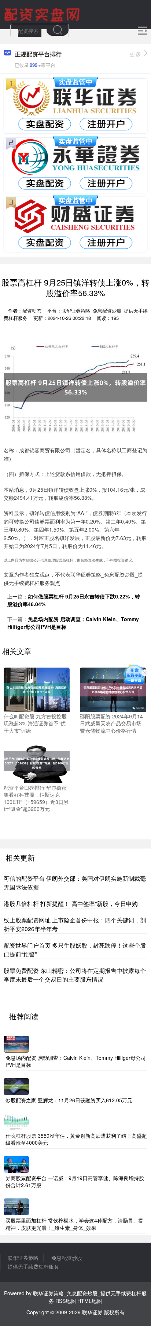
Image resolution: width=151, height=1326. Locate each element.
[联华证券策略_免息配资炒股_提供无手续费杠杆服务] (43, 14)
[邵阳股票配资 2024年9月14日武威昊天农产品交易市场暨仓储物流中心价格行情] (113, 688)
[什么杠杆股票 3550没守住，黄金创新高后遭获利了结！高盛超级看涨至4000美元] (16, 1121)
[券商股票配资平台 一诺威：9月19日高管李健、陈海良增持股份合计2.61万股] (16, 1163)
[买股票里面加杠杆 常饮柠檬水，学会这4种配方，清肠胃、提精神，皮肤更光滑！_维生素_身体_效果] (16, 1206)
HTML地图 (89, 1300)
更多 (135, 54)
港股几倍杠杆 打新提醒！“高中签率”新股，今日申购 (71, 903)
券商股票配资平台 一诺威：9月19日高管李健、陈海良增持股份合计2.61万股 (74, 1181)
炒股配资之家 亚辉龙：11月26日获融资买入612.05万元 (68, 1100)
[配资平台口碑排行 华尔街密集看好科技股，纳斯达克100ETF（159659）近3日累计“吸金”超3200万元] (37, 760)
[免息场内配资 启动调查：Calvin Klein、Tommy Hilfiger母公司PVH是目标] (16, 1043)
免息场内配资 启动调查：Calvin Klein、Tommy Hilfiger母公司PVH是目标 (75, 1061)
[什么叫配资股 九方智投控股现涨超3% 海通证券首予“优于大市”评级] (37, 688)
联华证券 (92, 1312)
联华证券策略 (23, 1257)
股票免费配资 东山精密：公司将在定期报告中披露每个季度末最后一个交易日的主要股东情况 (75, 974)
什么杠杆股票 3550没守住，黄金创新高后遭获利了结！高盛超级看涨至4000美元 (76, 1139)
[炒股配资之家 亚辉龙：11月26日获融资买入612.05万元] (16, 1085)
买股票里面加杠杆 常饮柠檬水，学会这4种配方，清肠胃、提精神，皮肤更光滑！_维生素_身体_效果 (74, 1224)
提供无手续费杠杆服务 (33, 1266)
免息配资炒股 (66, 1257)
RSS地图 (65, 1300)
